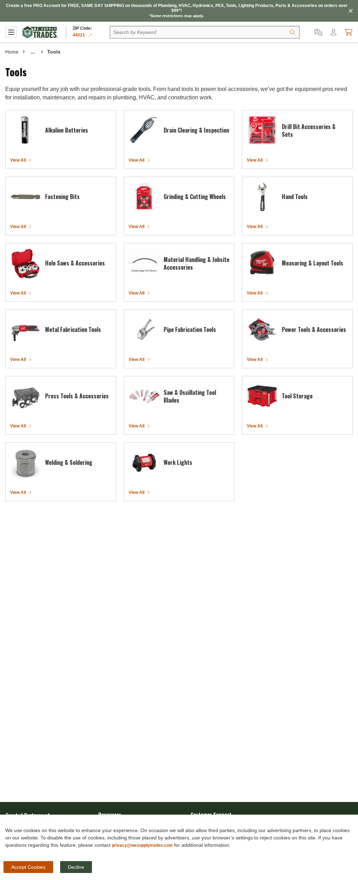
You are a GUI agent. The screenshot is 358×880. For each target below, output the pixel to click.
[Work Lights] (144, 462)
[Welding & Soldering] (25, 462)
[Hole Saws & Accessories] (25, 263)
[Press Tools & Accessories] (25, 396)
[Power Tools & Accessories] (262, 329)
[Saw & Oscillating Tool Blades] (144, 396)
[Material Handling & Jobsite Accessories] (144, 263)
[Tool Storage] (262, 396)
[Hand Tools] (262, 197)
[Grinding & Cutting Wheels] (144, 197)
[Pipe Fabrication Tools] (144, 329)
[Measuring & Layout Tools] (262, 263)
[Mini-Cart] (348, 32)
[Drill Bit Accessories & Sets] (262, 130)
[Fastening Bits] (25, 197)
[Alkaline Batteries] (25, 130)
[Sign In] (333, 32)
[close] (351, 11)
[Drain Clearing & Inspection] (144, 130)
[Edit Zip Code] (90, 34)
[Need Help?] (318, 32)
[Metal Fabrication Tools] (25, 329)
